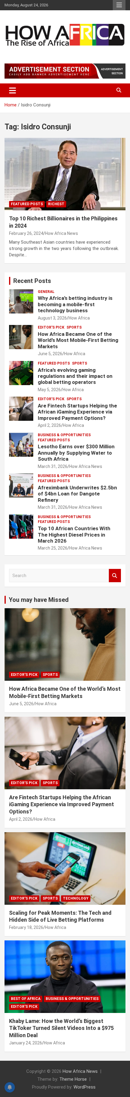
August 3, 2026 (52, 318)
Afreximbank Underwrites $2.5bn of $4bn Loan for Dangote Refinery (77, 494)
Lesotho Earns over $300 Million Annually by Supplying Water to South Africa (76, 452)
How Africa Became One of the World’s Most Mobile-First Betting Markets (78, 340)
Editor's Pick (51, 327)
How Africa (79, 318)
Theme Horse (73, 1079)
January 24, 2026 (25, 1042)
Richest (56, 204)
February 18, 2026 (26, 927)
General (46, 292)
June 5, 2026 (50, 353)
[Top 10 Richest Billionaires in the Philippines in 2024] (65, 174)
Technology (76, 898)
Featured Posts (27, 204)
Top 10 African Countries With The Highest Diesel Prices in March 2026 (74, 534)
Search (115, 576)
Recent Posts (32, 280)
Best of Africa (26, 999)
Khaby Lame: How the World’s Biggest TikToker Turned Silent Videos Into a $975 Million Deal (61, 1028)
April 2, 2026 (49, 425)
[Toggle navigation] (13, 90)
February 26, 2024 (26, 233)
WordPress (84, 1087)
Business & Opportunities (64, 435)
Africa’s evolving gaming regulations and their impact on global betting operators (75, 376)
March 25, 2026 (52, 548)
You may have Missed (39, 599)
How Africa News (61, 233)
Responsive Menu (119, 5)
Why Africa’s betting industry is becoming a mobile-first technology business (75, 304)
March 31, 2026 (52, 466)
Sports (74, 327)
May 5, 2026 (49, 389)
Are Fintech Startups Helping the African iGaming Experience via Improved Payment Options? (77, 412)
